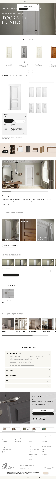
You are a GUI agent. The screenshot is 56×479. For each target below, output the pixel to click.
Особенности (24, 31)
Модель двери (31, 80)
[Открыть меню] (3, 1)
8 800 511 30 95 (31, 465)
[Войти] (53, 1)
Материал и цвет (39, 80)
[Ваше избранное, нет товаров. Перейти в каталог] (51, 1)
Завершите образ (42, 31)
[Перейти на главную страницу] (28, 1)
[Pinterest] (53, 468)
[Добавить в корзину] (13, 302)
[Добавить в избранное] (26, 80)
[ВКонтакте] (33, 419)
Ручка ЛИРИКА (6, 300)
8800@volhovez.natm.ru (24, 468)
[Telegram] (36, 419)
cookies (14, 472)
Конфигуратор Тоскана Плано (7, 31)
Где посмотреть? (22, 133)
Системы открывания (33, 31)
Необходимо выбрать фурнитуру (10, 116)
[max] (50, 468)
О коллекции (17, 31)
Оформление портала (48, 80)
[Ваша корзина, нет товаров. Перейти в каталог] (49, 1)
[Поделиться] (24, 80)
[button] (10, 230)
